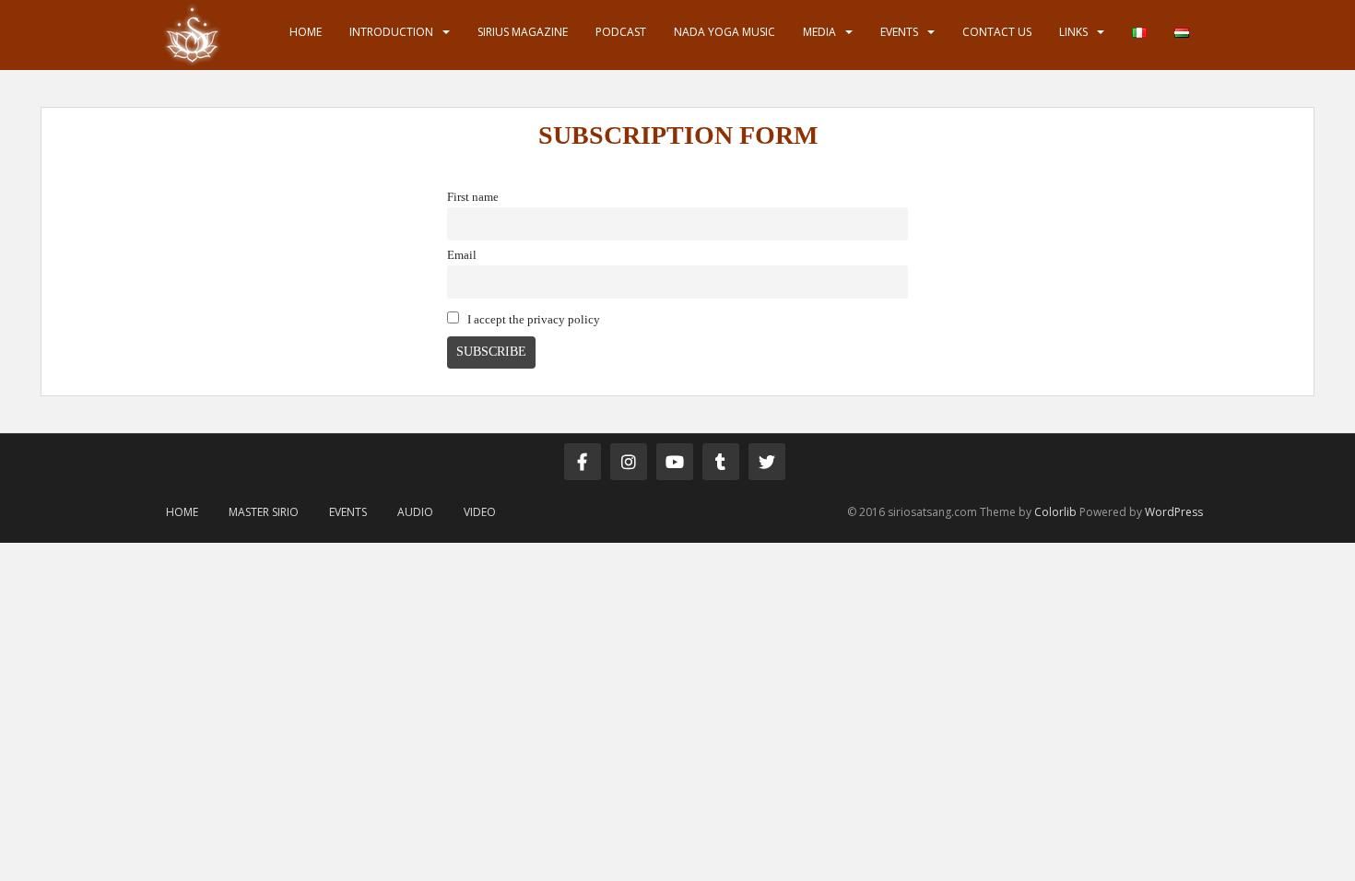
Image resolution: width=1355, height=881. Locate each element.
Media (819, 32)
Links (1073, 32)
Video (480, 512)
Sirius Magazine (522, 32)
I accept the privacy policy (532, 319)
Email (462, 255)
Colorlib (1055, 512)
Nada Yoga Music (724, 32)
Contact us (996, 32)
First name (473, 197)
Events (899, 32)
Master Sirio (264, 512)
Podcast (620, 32)
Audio (415, 512)
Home (305, 32)
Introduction (391, 32)
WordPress (1174, 512)
